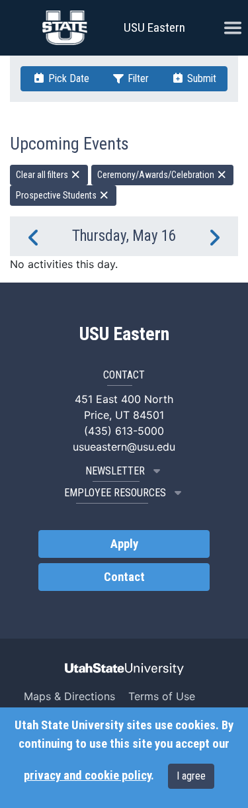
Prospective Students (57, 195)
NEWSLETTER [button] (115, 470)
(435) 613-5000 (124, 430)
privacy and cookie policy (87, 775)
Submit (200, 78)
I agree (191, 776)
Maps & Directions (69, 696)
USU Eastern (154, 27)
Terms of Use (161, 696)
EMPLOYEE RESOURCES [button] (115, 492)
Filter (137, 78)
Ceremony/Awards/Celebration (156, 174)
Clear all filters (43, 174)
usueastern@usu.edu (124, 446)
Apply (124, 544)
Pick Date (67, 78)
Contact (124, 577)
